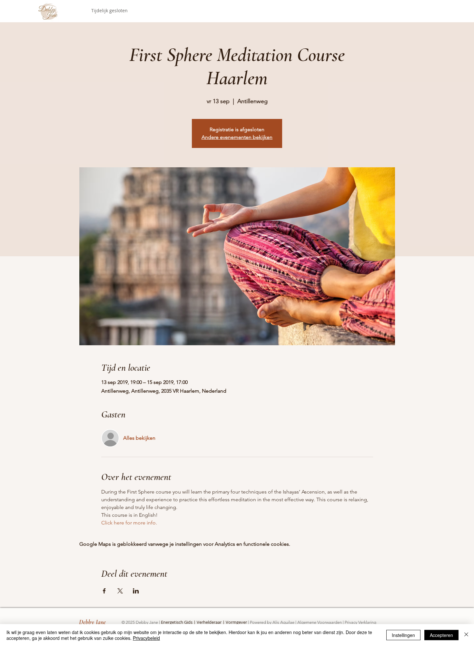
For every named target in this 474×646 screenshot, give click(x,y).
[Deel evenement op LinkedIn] (136, 590)
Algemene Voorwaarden (319, 622)
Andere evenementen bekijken (237, 137)
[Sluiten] (466, 635)
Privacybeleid (146, 638)
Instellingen (403, 635)
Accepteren (441, 635)
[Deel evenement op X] (120, 590)
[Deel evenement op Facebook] (104, 590)
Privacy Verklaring (360, 622)
